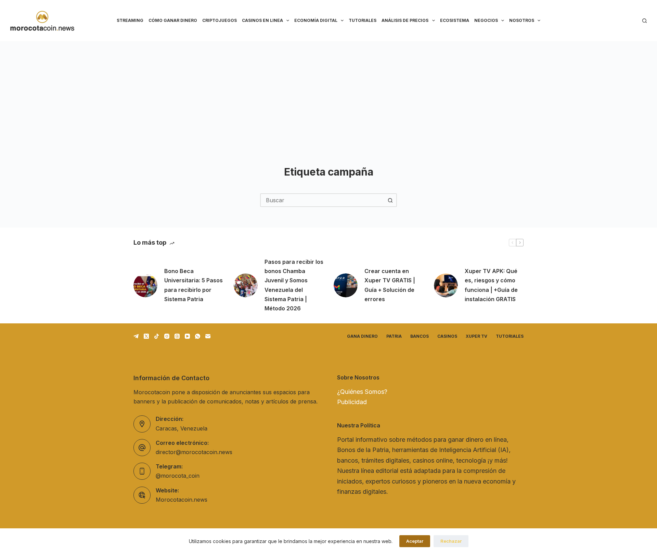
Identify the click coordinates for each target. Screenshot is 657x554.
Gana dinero (362, 336)
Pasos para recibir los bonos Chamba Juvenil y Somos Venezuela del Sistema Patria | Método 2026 (294, 285)
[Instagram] (166, 336)
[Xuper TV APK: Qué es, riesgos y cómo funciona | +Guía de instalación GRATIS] (446, 285)
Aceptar (414, 541)
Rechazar (451, 541)
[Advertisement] (328, 92)
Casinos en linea (262, 20)
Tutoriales (362, 20)
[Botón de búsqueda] (390, 200)
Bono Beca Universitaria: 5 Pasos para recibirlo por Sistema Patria (193, 285)
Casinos (447, 336)
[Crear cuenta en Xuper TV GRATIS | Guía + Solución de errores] (346, 285)
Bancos (419, 336)
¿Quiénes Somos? (362, 391)
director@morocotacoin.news (194, 452)
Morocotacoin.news (181, 499)
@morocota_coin (177, 475)
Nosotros (521, 20)
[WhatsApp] (197, 336)
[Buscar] (644, 20)
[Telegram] (136, 336)
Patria (394, 336)
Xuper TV (476, 336)
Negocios (486, 20)
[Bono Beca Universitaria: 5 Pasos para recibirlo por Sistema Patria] (145, 285)
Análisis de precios (405, 20)
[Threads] (177, 336)
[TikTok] (156, 336)
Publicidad (352, 401)
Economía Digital (315, 20)
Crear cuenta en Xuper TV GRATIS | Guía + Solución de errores (389, 285)
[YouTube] (187, 336)
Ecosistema (454, 20)
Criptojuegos (219, 20)
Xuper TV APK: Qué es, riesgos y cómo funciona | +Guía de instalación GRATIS (491, 285)
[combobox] (322, 200)
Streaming (130, 20)
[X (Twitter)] (146, 336)
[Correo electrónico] (207, 336)
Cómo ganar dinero (173, 20)
